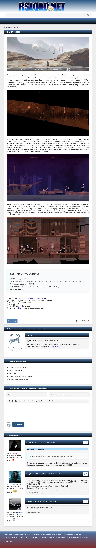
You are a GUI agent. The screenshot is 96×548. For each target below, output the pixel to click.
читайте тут (56, 346)
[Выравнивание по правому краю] (32, 401)
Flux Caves (12, 373)
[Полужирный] (9, 401)
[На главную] (48, 5)
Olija (19, 308)
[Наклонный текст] (12, 401)
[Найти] (88, 15)
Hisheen (29, 442)
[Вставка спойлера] (53, 401)
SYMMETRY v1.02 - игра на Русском (20, 376)
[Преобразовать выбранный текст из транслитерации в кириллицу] (49, 401)
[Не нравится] (8, 321)
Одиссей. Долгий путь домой (18, 380)
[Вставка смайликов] (37, 401)
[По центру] (28, 401)
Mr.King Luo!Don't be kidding (18, 367)
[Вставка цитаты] (45, 401)
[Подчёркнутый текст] (16, 401)
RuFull (28, 501)
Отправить (18, 424)
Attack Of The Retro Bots (16, 370)
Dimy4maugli (30, 474)
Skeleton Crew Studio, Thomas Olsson (32, 298)
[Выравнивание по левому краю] (24, 401)
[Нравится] (15, 321)
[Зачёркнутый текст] (20, 401)
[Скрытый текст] (41, 401)
